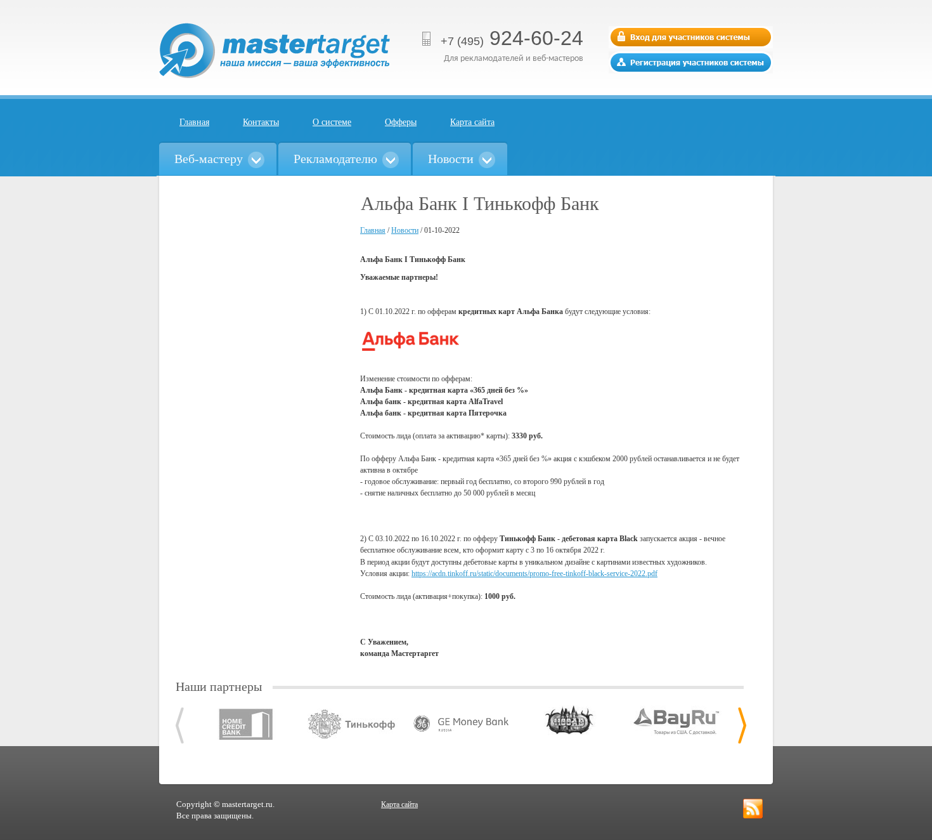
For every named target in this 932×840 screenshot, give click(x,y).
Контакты (261, 122)
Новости (404, 230)
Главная (194, 122)
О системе (332, 122)
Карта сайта (472, 122)
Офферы (401, 122)
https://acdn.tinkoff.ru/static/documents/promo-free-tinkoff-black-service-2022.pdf (534, 573)
